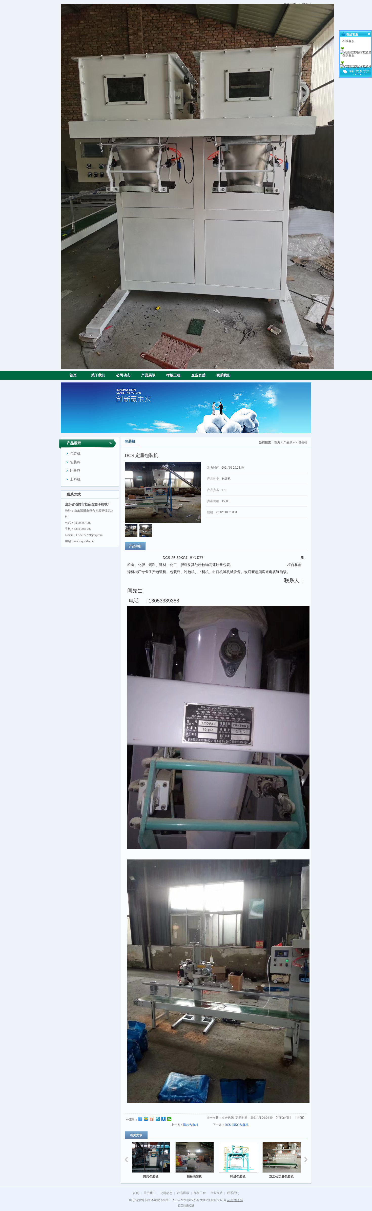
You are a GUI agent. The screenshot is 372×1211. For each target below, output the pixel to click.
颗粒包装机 (190, 1125)
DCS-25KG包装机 (237, 1125)
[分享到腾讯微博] (158, 1119)
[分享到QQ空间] (146, 1119)
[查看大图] (163, 492)
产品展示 (289, 442)
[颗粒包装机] (151, 1157)
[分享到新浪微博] (152, 1119)
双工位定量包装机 (238, 1176)
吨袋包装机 (194, 1176)
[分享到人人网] (163, 1119)
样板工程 (200, 1193)
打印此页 (283, 1118)
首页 (277, 442)
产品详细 (135, 546)
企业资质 (216, 1193)
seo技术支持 (235, 1200)
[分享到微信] (169, 1119)
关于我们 (149, 1193)
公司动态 (166, 1193)
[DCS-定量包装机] (131, 536)
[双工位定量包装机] (238, 1157)
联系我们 (233, 1193)
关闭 (300, 1118)
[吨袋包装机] (194, 1157)
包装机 (302, 442)
